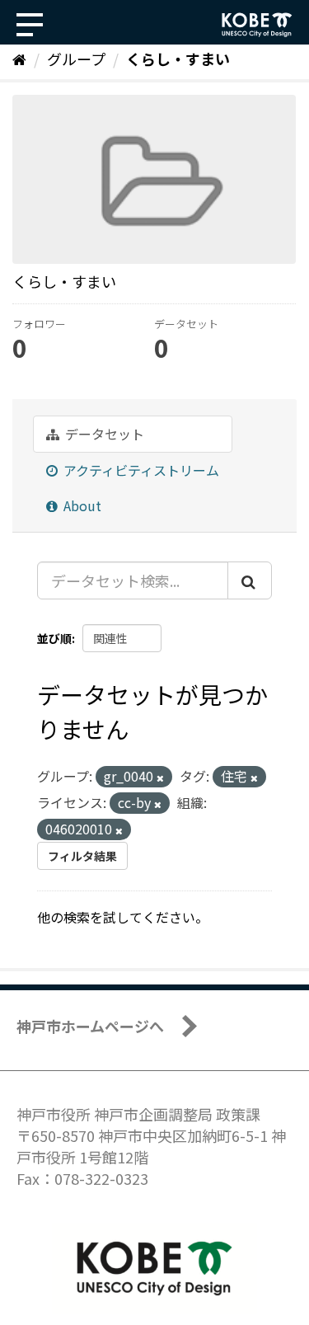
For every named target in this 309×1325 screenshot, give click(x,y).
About (80, 505)
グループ (76, 58)
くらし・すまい (178, 58)
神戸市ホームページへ (90, 1025)
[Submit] (249, 580)
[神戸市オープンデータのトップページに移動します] (257, 24)
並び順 (54, 638)
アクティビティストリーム (139, 470)
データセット (103, 434)
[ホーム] (19, 58)
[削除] (160, 777)
